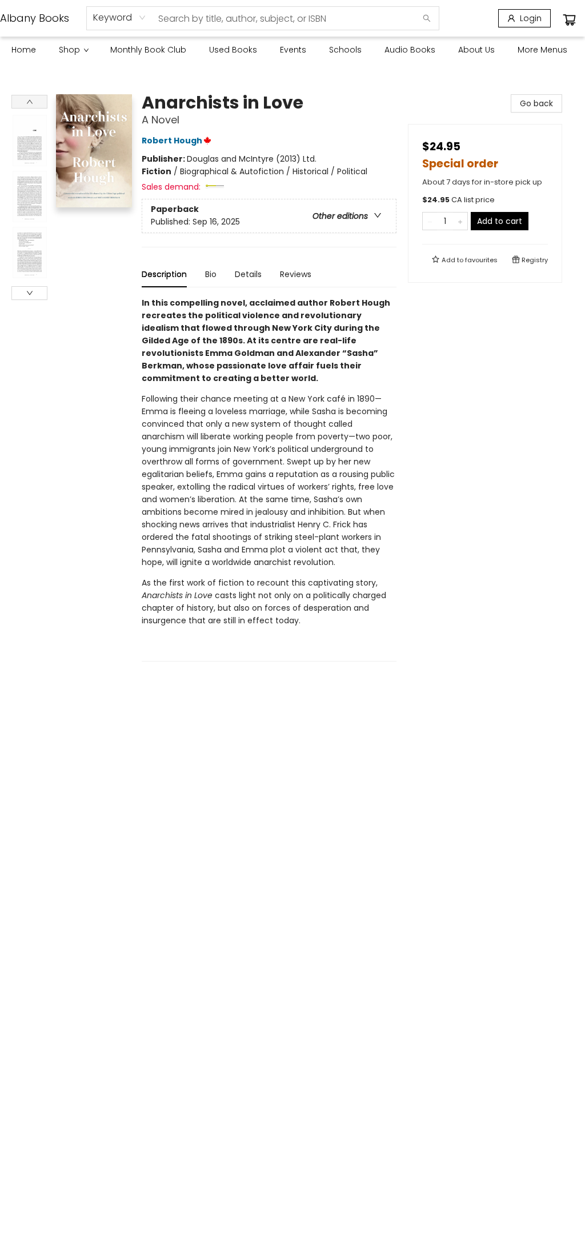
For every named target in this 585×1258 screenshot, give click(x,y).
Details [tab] (248, 274)
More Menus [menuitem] (542, 49)
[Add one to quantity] (460, 221)
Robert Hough (172, 140)
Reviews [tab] (295, 274)
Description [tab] (164, 274)
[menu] (292, 50)
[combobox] (120, 18)
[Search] (426, 18)
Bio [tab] (211, 274)
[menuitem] (23, 50)
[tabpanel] (269, 479)
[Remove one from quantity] (430, 221)
